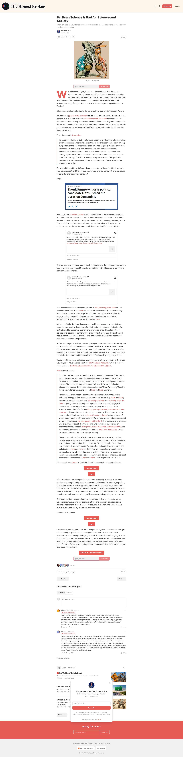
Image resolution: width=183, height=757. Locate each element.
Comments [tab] (61, 592)
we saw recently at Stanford (90, 421)
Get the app (101, 748)
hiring (89, 409)
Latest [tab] (64, 668)
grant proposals (100, 409)
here (114, 308)
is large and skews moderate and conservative (101, 427)
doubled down (76, 214)
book (81, 311)
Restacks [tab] (69, 592)
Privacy (91, 743)
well (96, 308)
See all (60, 715)
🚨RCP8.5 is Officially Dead (69, 673)
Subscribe (167, 6)
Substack (82, 753)
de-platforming (93, 415)
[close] (109, 682)
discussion (76, 135)
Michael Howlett (66, 610)
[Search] (155, 6)
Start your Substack (86, 748)
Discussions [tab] (71, 668)
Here (59, 371)
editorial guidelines (96, 401)
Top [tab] (59, 668)
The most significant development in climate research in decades (78, 676)
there (74, 463)
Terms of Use (100, 712)
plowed (102, 308)
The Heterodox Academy (98, 363)
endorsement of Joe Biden (95, 119)
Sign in (177, 6)
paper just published (78, 116)
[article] (91, 677)
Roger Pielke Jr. (66, 30)
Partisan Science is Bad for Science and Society (90, 366)
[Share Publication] (159, 6)
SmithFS (63, 631)
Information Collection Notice (91, 714)
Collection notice (104, 743)
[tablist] (65, 592)
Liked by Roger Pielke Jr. (69, 612)
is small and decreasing (107, 430)
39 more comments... (63, 658)
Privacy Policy (106, 714)
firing (104, 415)
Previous (64, 579)
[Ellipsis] (125, 610)
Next (120, 579)
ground (108, 308)
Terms (96, 743)
